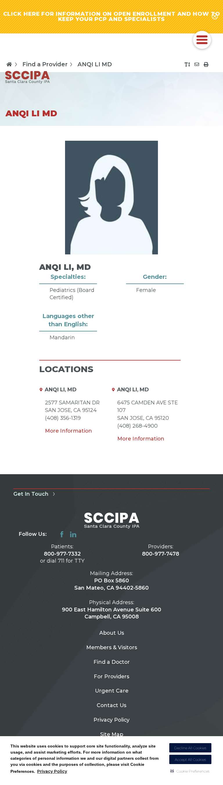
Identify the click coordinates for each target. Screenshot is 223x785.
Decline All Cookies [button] (190, 748)
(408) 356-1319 (63, 418)
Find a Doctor (111, 662)
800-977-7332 (62, 554)
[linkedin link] (73, 534)
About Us (111, 633)
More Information (68, 431)
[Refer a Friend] (197, 64)
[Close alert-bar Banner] (215, 16)
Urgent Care (111, 691)
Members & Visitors (111, 647)
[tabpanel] (111, 249)
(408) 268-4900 (137, 426)
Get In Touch (30, 494)
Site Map (111, 734)
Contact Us (111, 705)
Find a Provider (45, 64)
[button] (190, 771)
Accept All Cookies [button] (190, 759)
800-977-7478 (160, 554)
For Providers (111, 676)
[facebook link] (62, 534)
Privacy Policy (52, 771)
